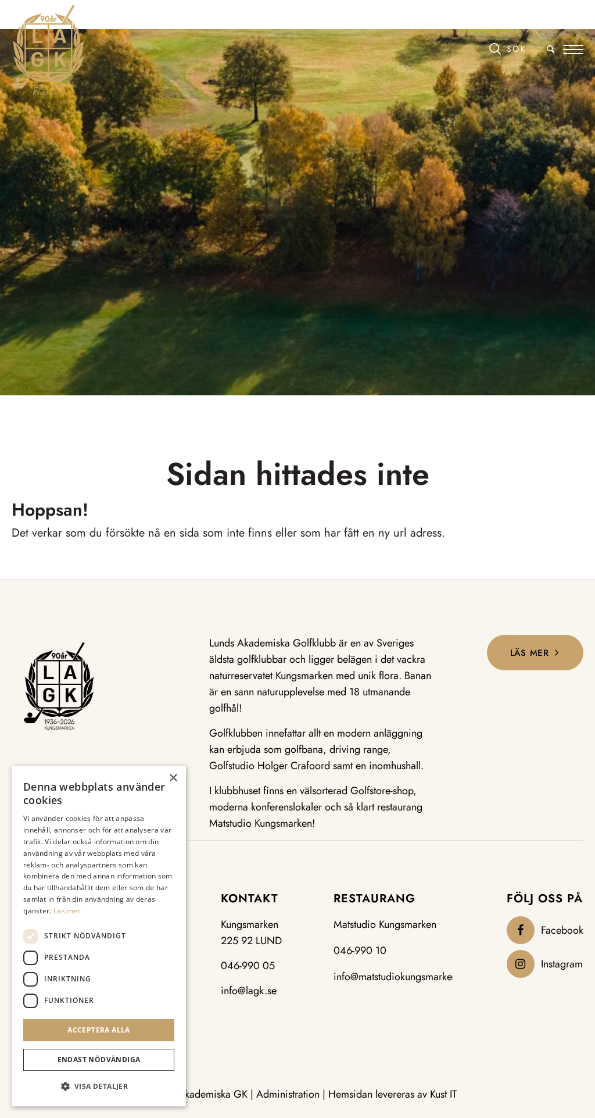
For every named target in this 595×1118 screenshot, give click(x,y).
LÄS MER (529, 652)
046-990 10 (360, 950)
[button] (98, 1086)
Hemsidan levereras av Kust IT (392, 1094)
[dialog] (99, 936)
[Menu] (573, 50)
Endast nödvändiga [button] (99, 1060)
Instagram (562, 963)
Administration (288, 1094)
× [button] (173, 778)
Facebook (562, 930)
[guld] (48, 50)
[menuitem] (521, 50)
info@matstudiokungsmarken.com (406, 976)
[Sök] (521, 48)
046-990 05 (248, 965)
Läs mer (67, 911)
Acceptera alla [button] (98, 1030)
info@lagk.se (249, 990)
